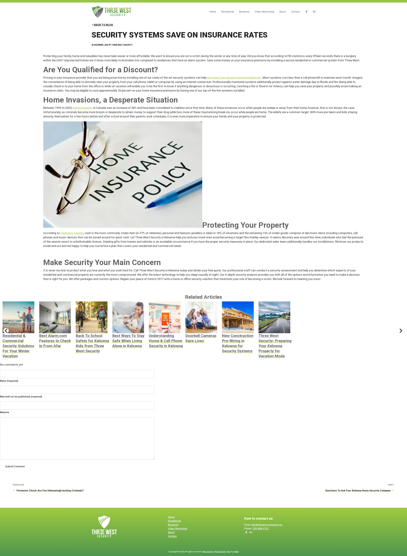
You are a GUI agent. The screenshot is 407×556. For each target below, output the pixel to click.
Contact (295, 11)
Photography (220, 551)
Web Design (207, 551)
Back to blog (103, 25)
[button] (6, 330)
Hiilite (236, 551)
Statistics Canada (71, 233)
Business (244, 11)
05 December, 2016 (100, 45)
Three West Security (121, 45)
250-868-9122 (260, 528)
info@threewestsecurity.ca (266, 524)
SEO (228, 551)
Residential (227, 11)
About (282, 11)
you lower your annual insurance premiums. (234, 77)
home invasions (83, 107)
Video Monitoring (264, 11)
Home (212, 11)
